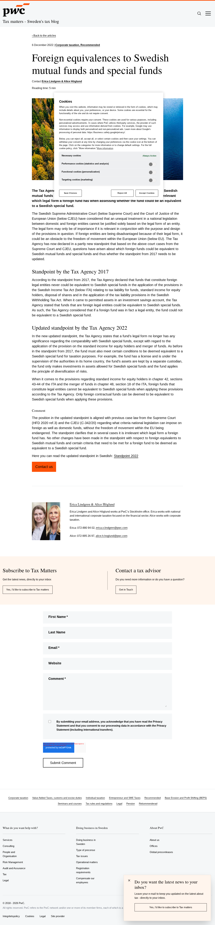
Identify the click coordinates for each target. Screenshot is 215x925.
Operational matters (87, 862)
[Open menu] (208, 13)
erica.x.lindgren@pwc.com (111, 527)
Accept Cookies (147, 193)
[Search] (199, 13)
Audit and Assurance (14, 868)
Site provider (58, 916)
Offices (154, 846)
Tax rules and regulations (99, 803)
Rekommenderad (148, 803)
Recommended (152, 797)
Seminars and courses (70, 803)
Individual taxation (95, 797)
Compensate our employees (85, 880)
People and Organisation (10, 854)
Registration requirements (83, 870)
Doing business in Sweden (86, 842)
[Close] (129, 880)
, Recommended (89, 45)
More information (105, 148)
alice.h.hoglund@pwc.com (111, 535)
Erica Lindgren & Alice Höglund (62, 81)
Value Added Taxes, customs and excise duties (57, 797)
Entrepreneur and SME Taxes (124, 797)
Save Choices (70, 193)
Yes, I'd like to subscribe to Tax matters (27, 589)
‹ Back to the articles (44, 35)
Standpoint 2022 (126, 456)
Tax (5, 874)
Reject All (122, 193)
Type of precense (85, 850)
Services (7, 840)
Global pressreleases (161, 852)
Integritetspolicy (11, 916)
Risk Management (13, 862)
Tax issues (82, 856)
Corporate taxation (67, 45)
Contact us (44, 467)
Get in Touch (126, 589)
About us (154, 840)
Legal (119, 803)
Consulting (8, 846)
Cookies (29, 916)
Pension (130, 803)
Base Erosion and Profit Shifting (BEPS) (186, 797)
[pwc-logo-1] (16, 10)
